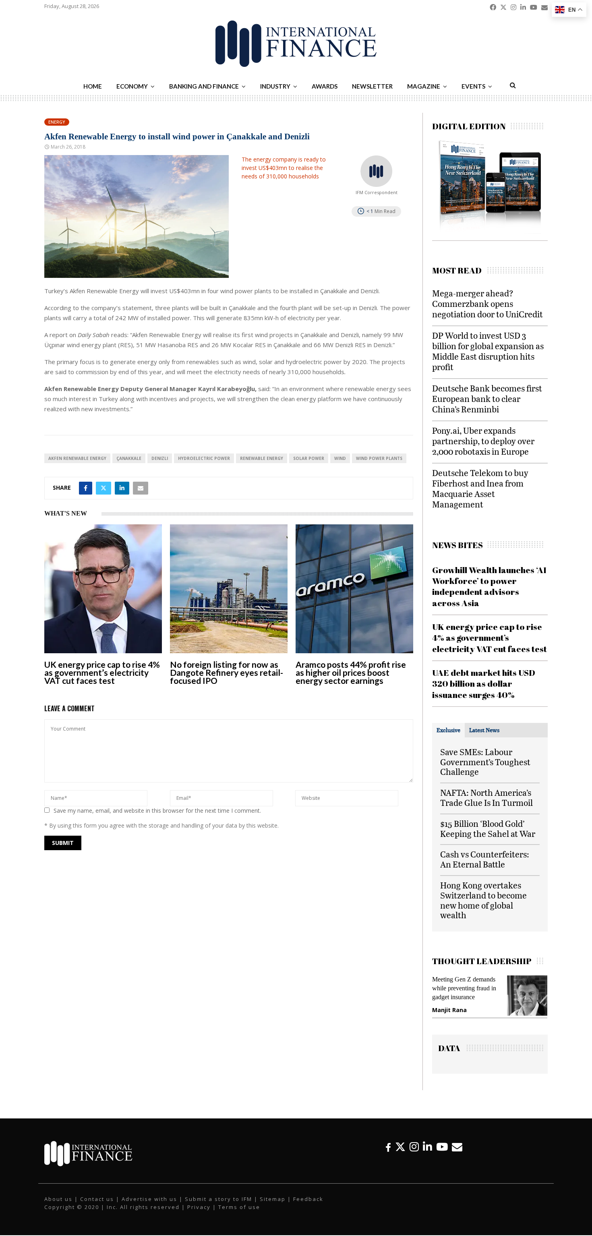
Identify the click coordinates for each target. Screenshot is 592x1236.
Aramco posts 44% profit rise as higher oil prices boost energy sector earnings (351, 672)
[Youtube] (442, 1155)
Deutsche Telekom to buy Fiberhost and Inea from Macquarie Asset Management (480, 488)
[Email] (457, 1155)
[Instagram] (414, 1155)
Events (473, 86)
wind (340, 458)
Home (92, 86)
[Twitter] (400, 1155)
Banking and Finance (204, 86)
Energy (56, 122)
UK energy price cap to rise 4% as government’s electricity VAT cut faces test (102, 672)
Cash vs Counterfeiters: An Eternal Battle (484, 859)
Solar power (308, 458)
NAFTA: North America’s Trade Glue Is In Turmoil (486, 797)
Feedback (308, 1207)
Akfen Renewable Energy (77, 458)
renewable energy (261, 458)
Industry (275, 86)
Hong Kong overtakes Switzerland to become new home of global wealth (483, 900)
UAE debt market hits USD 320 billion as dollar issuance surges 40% (483, 683)
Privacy (199, 1214)
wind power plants (379, 458)
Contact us (97, 1207)
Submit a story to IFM (218, 1207)
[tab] (448, 730)
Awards (324, 86)
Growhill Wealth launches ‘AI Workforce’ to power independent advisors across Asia (489, 586)
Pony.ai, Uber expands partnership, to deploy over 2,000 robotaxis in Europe (483, 440)
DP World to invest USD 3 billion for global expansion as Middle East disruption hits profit (488, 351)
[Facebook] (388, 1155)
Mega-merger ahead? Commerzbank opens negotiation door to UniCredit (487, 303)
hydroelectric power (204, 458)
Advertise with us (149, 1207)
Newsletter (372, 86)
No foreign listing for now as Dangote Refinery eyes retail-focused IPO (226, 672)
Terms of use (239, 1214)
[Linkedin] (427, 1155)
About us (58, 1207)
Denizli (159, 458)
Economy (132, 86)
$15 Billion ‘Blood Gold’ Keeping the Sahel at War (487, 828)
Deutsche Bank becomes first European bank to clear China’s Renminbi (487, 398)
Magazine (423, 86)
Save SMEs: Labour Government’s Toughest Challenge (485, 762)
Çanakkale (128, 458)
